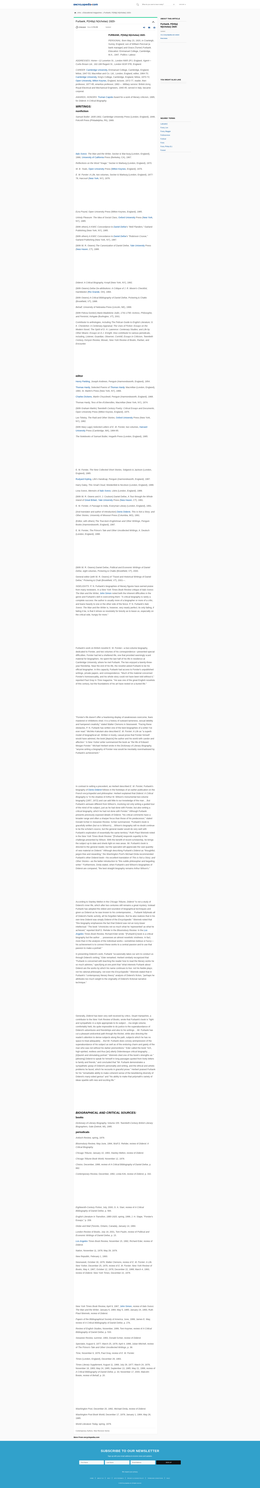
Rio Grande (94, 292)
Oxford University (126, 217)
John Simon (106, 593)
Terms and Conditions (155, 1478)
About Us (100, 1478)
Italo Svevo (81, 154)
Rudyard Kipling (83, 479)
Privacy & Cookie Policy (135, 1478)
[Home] (86, 4)
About (169, 35)
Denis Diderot (123, 511)
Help (108, 1478)
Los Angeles (82, 1241)
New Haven (82, 249)
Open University (83, 80)
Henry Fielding (83, 381)
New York (94, 178)
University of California (93, 157)
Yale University (137, 245)
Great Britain (91, 500)
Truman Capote (105, 97)
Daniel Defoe (120, 227)
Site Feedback (119, 1478)
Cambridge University (96, 70)
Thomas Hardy (83, 387)
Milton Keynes (99, 80)
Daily (168, 1478)
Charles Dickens (84, 396)
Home (92, 1478)
